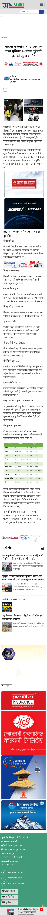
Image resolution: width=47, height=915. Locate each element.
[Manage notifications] (43, 906)
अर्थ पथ (13, 76)
